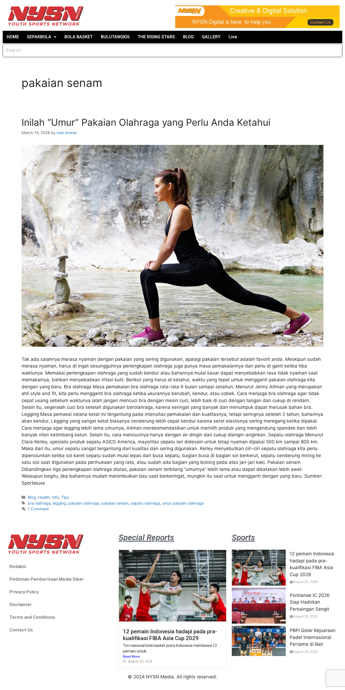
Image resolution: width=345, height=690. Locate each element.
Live (233, 36)
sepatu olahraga (145, 503)
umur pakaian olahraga (182, 503)
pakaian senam (115, 503)
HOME (13, 36)
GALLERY (211, 36)
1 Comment (38, 509)
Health (44, 497)
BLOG (188, 36)
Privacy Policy (24, 591)
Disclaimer (20, 604)
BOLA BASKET (78, 36)
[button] (41, 37)
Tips (65, 497)
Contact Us (21, 630)
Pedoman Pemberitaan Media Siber (46, 579)
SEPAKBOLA (39, 36)
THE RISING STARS (156, 36)
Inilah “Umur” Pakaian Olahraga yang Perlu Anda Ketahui (146, 122)
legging (59, 503)
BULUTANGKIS (115, 36)
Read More (131, 656)
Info (55, 497)
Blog (32, 497)
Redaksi (17, 566)
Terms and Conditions (32, 617)
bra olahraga (39, 503)
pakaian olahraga (83, 503)
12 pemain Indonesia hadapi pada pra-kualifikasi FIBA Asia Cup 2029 (170, 634)
